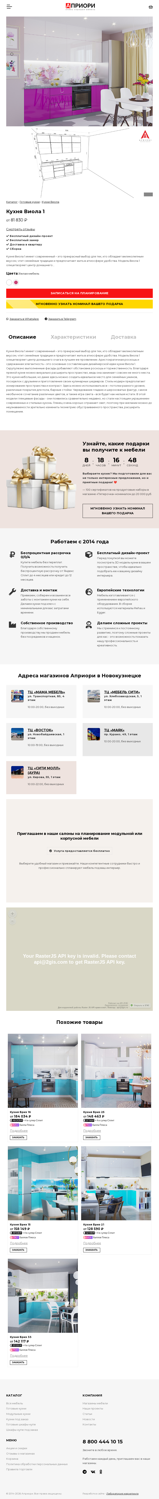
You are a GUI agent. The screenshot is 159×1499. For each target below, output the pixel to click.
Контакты (89, 1424)
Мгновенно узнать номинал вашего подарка (79, 304)
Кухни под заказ (17, 1419)
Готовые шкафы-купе (21, 1424)
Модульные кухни (18, 1413)
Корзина (12, 1458)
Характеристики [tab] (73, 337)
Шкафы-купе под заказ (22, 1429)
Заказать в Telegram (62, 318)
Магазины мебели (95, 1403)
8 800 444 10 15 (103, 1442)
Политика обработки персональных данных (37, 1464)
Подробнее (19, 1131)
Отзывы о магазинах (20, 1453)
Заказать (18, 1137)
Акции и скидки (16, 1448)
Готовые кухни (30, 201)
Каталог (12, 201)
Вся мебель (14, 1403)
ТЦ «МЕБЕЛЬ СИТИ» (122, 692)
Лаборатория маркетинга (122, 1493)
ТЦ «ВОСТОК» (40, 730)
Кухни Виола (50, 201)
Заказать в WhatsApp (24, 318)
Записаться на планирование (79, 293)
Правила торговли (19, 1469)
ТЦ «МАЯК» (114, 730)
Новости (89, 1419)
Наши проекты (93, 1408)
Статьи (87, 1413)
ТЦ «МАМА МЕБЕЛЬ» (46, 692)
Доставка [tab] (123, 337)
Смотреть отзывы (20, 229)
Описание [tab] (22, 337)
